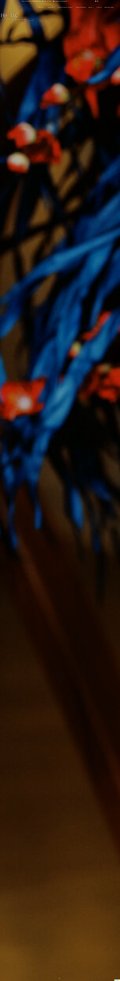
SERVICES (41, 7)
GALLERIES (51, 7)
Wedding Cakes (109, 7)
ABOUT (90, 7)
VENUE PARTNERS (81, 7)
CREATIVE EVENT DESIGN (65, 7)
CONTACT (99, 7)
